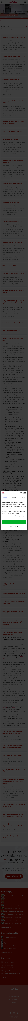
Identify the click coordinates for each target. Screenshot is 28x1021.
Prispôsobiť (13, 526)
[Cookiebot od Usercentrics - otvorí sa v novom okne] (20, 493)
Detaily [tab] (14, 497)
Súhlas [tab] (5, 497)
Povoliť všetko (14, 522)
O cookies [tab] (22, 497)
